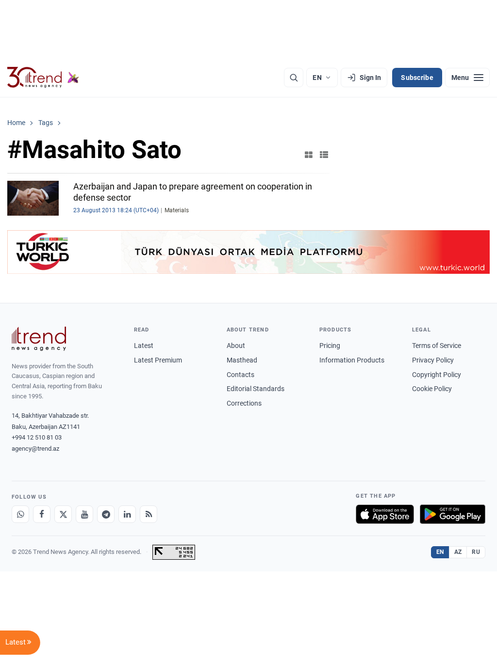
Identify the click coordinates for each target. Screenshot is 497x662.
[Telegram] (106, 514)
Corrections (244, 403)
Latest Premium (158, 360)
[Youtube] (84, 514)
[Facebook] (41, 514)
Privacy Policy (433, 360)
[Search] (293, 77)
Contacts (240, 374)
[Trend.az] (43, 77)
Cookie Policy (432, 389)
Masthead (242, 360)
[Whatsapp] (20, 514)
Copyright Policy (436, 374)
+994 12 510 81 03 (37, 437)
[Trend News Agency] (39, 339)
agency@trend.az (35, 448)
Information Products (351, 360)
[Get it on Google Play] (452, 514)
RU (476, 552)
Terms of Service (436, 345)
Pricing (329, 345)
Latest (143, 345)
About (236, 345)
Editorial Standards (255, 389)
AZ (458, 552)
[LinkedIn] (127, 514)
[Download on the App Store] (385, 514)
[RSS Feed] (148, 514)
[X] (63, 514)
